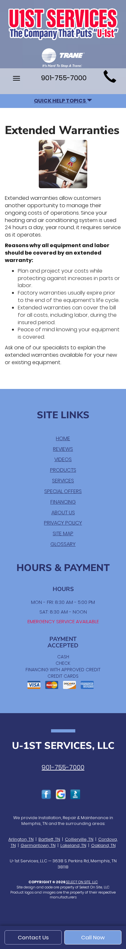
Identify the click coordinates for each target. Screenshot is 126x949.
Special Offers (63, 491)
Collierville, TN (79, 839)
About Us (63, 512)
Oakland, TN (103, 845)
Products (63, 470)
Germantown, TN (38, 845)
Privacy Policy (63, 523)
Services (63, 480)
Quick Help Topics (60, 100)
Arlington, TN (21, 839)
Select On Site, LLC (82, 882)
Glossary (63, 544)
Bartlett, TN (49, 839)
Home (63, 438)
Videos (63, 459)
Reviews (63, 449)
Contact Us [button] (33, 937)
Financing (63, 502)
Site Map (63, 533)
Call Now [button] (93, 937)
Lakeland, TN (73, 845)
